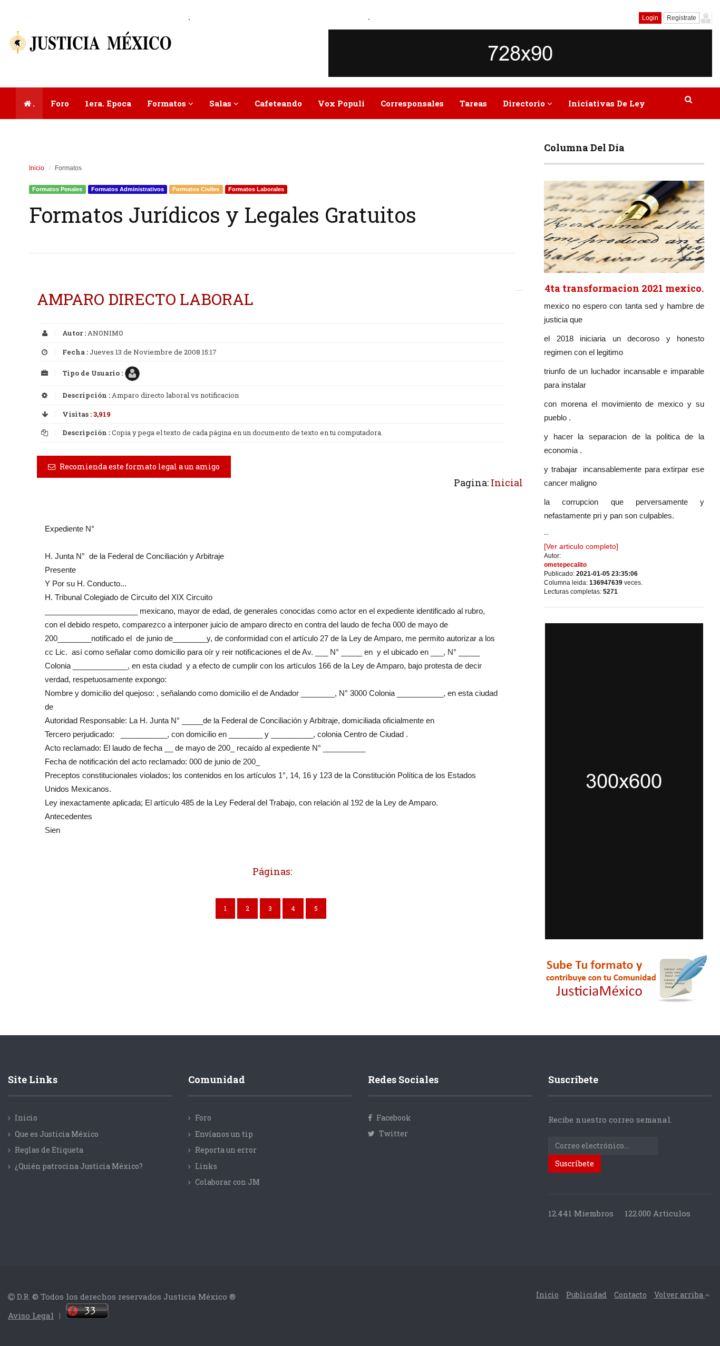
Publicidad (586, 1295)
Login (650, 18)
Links (206, 1166)
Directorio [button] (525, 103)
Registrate (681, 18)
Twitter (392, 1133)
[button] (689, 99)
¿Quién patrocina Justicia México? (79, 1166)
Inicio (36, 168)
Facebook (393, 1118)
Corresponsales (412, 103)
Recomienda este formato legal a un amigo (139, 466)
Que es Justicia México (57, 1134)
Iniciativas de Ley (606, 103)
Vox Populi (341, 103)
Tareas (473, 103)
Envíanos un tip (224, 1134)
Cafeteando (278, 103)
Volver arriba (679, 1295)
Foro (60, 103)
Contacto (630, 1295)
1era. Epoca (108, 103)
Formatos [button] (167, 103)
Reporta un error (226, 1150)
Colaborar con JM (227, 1182)
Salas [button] (221, 103)
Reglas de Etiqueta (49, 1150)
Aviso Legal (31, 1315)
